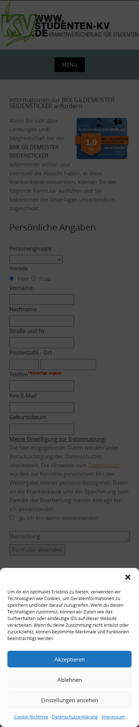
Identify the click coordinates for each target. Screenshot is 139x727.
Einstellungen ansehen (69, 700)
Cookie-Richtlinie (31, 717)
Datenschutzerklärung (75, 717)
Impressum (113, 717)
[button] (128, 577)
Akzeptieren (69, 659)
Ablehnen (69, 679)
